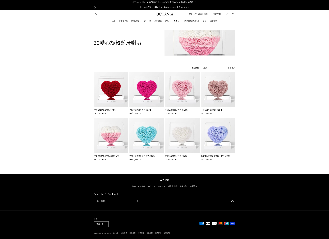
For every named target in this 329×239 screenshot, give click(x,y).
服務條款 (142, 186)
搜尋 (134, 186)
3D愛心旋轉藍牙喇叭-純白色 (176, 156)
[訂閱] (137, 201)
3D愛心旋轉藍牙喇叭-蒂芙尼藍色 (142, 156)
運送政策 (152, 186)
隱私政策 (133, 233)
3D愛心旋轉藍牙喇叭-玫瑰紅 (105, 110)
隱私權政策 (172, 186)
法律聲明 (193, 186)
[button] (96, 14)
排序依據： (196, 68)
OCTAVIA (102, 233)
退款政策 (161, 186)
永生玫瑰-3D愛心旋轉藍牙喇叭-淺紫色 (215, 156)
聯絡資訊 (183, 186)
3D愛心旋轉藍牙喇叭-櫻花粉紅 (177, 110)
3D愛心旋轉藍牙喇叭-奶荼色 (211, 110)
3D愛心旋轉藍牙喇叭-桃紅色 (140, 110)
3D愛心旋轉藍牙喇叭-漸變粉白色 (106, 156)
